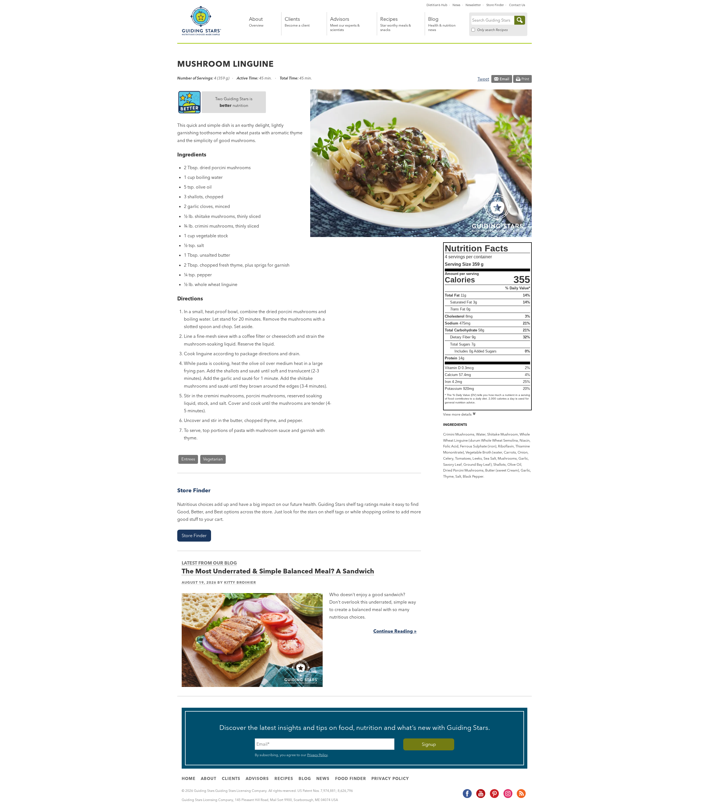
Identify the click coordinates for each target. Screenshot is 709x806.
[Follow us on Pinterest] (494, 797)
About (256, 22)
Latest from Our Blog (209, 563)
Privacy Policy (317, 755)
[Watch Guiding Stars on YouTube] (480, 797)
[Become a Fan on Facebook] (467, 797)
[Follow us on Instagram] (507, 797)
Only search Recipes (492, 30)
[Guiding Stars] (202, 34)
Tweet (483, 79)
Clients (297, 22)
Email (504, 79)
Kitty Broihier (240, 582)
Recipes (395, 24)
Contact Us (517, 5)
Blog (442, 24)
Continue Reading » (395, 631)
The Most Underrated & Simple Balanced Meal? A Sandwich (278, 571)
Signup (429, 744)
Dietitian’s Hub (437, 5)
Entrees (188, 459)
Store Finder (495, 5)
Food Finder (350, 778)
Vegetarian (213, 459)
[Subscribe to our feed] (521, 797)
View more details (457, 414)
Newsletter (473, 5)
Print (525, 79)
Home (189, 778)
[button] (194, 536)
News (456, 5)
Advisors (345, 24)
